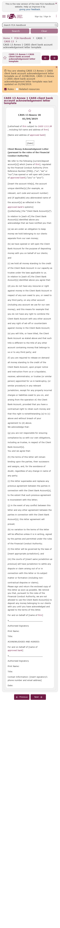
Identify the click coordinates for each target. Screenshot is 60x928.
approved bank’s (16, 207)
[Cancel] (56, 67)
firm (24, 126)
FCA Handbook (23, 38)
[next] (54, 58)
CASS (39, 38)
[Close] (56, 3)
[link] (15, 16)
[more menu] (56, 16)
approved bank (37, 135)
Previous (23, 697)
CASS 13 (9, 41)
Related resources (29, 89)
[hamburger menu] (4, 16)
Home (6, 38)
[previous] (45, 58)
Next (36, 697)
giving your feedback (29, 9)
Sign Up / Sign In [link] (43, 16)
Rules (11, 89)
